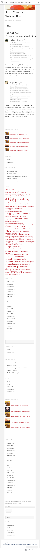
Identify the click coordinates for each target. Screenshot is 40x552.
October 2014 (10, 321)
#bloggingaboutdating (17, 199)
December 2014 (10, 316)
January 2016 (10, 284)
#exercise (16, 239)
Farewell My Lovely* (12, 178)
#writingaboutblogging (15, 101)
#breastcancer (21, 218)
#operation (20, 264)
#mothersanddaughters (26, 261)
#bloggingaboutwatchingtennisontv (18, 53)
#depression (22, 236)
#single (9, 269)
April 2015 (9, 306)
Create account (10, 382)
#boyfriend (21, 215)
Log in (8, 384)
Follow (8, 511)
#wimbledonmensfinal (28, 59)
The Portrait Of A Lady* (13, 181)
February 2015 (10, 311)
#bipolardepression (18, 190)
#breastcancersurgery (14, 223)
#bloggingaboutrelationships (17, 213)
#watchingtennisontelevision (21, 97)
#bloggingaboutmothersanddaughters (13, 211)
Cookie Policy (34, 544)
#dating (9, 231)
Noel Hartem (12, 146)
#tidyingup (12, 97)
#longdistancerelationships (16, 251)
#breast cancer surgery (29, 224)
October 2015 (10, 291)
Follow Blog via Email (14, 498)
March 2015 (10, 309)
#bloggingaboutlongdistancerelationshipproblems (17, 204)
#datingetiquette (26, 231)
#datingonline (23, 233)
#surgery (23, 269)
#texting (7, 272)
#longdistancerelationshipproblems (14, 249)
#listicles (15, 244)
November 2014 (11, 318)
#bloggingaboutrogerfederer (26, 48)
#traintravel (29, 272)
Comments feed (10, 389)
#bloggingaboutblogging (21, 86)
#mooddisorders (11, 261)
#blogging (12, 86)
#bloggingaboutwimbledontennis (17, 55)
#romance (24, 266)
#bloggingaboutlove (14, 48)
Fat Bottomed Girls (22, 134)
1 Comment (24, 101)
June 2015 (9, 301)
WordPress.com (10, 391)
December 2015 (10, 286)
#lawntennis (23, 96)
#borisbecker (28, 55)
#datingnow (11, 233)
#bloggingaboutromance (15, 50)
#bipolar (8, 190)
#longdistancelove (12, 246)
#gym (9, 241)
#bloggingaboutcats (10, 197)
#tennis (28, 96)
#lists (20, 244)
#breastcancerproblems (14, 221)
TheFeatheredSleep (14, 138)
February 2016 (10, 281)
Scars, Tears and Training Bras (14, 14)
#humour (8, 244)
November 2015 (11, 289)
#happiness (14, 241)
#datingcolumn (17, 231)
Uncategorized (22, 42)
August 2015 (10, 296)
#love (11, 57)
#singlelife (16, 269)
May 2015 (9, 304)
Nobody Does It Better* (20, 40)
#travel (7, 275)
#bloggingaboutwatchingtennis (17, 51)
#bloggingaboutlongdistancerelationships (19, 46)
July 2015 (9, 299)
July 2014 (9, 328)
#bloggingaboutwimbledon (26, 92)
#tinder (23, 271)
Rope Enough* (16, 82)
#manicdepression (20, 253)
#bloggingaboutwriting (15, 96)
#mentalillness (11, 259)
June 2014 (9, 331)
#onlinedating (11, 263)
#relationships (24, 57)
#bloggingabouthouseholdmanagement (18, 88)
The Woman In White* (23, 142)
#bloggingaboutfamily (10, 202)
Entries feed (10, 386)
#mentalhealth (19, 256)
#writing (20, 99)
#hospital (31, 241)
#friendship (30, 239)
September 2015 (11, 294)
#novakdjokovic (16, 57)
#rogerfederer (13, 59)
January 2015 (10, 313)
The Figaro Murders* (23, 150)
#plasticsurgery (27, 264)
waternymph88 (13, 134)
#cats (24, 228)
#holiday (25, 242)
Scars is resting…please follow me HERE (17, 176)
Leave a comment (15, 61)
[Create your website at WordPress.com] (20, 2)
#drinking (30, 237)
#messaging (22, 259)
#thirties (15, 272)
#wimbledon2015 (14, 99)
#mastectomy (9, 257)
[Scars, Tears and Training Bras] (20, 9)
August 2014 (10, 326)
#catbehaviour (19, 229)
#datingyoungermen (11, 237)
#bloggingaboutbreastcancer (26, 195)
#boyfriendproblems (10, 219)
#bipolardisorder (13, 192)
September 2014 (11, 323)
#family (22, 238)
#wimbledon (19, 59)
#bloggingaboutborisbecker (16, 44)
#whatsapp (12, 275)
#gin (6, 241)
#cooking (29, 229)
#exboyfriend (9, 239)
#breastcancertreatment (15, 226)
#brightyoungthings (10, 229)
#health (8, 159)
